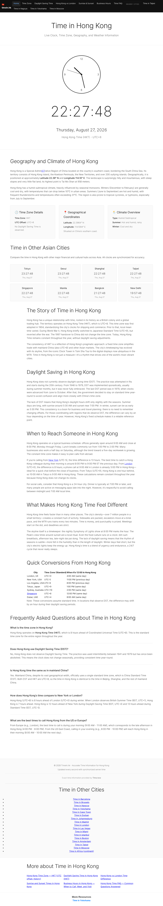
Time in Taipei (149, 3)
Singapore (32, 593)
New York (53, 460)
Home (16, 3)
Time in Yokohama (38, 9)
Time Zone (26, 3)
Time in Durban (81, 815)
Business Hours (104, 3)
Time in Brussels (81, 802)
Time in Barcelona (81, 799)
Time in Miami (81, 831)
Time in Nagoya (20, 9)
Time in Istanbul (81, 835)
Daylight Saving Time (44, 3)
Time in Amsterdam (81, 841)
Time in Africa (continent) (81, 851)
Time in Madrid (81, 822)
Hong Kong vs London (66, 3)
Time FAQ (118, 3)
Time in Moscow (57, 9)
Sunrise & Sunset (86, 3)
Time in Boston (81, 838)
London (128, 463)
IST (43, 171)
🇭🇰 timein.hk (6, 6)
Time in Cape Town (81, 812)
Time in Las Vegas (81, 828)
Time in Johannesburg (81, 818)
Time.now (97, 778)
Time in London (81, 825)
